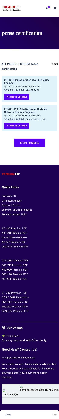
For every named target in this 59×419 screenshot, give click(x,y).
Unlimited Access (12, 200)
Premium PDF (9, 196)
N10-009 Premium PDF (15, 269)
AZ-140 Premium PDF (14, 242)
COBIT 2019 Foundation (15, 297)
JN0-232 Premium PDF (15, 246)
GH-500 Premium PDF (14, 237)
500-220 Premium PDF (15, 274)
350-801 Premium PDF (15, 306)
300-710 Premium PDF (15, 265)
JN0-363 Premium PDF (15, 301)
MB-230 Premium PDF (14, 278)
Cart (54, 414)
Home (7, 414)
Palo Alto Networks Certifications (25, 86)
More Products (29, 142)
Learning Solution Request (17, 209)
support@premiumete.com (20, 357)
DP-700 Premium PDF (14, 292)
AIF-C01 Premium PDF (14, 232)
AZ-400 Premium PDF (14, 228)
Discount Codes (11, 205)
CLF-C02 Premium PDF (15, 260)
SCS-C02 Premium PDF (15, 311)
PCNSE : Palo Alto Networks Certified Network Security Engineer (25, 110)
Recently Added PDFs (14, 214)
